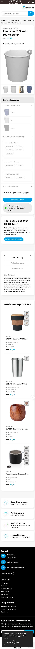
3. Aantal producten (10, 186)
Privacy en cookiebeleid (8, 609)
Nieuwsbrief (5, 594)
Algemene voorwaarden (8, 606)
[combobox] (14, 13)
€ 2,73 (10, 349)
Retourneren (5, 591)
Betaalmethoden (6, 589)
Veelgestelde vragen (7, 597)
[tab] (17, 257)
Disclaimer (4, 612)
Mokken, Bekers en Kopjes (17, 20)
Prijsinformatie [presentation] (17, 263)
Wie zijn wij (4, 583)
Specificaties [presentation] (17, 268)
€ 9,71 (10, 484)
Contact (3, 586)
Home (3, 20)
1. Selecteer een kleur (11, 105)
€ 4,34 (10, 439)
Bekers (30, 20)
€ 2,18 (10, 394)
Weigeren (17, 642)
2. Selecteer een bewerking (13, 136)
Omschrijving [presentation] (17, 257)
